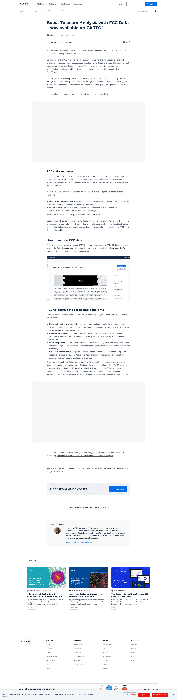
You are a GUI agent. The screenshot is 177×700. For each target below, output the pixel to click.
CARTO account (54, 72)
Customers (65, 4)
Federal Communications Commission (112, 50)
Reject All (144, 694)
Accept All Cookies (160, 694)
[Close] (173, 694)
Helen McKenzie (56, 35)
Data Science (49, 11)
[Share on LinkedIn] (124, 42)
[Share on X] (126, 42)
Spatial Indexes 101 (55, 230)
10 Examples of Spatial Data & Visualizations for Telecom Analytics (85, 456)
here (124, 245)
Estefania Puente (35, 590)
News (114, 608)
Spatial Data (53, 42)
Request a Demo (117, 489)
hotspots (75, 371)
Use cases (32, 608)
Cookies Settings (130, 694)
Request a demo (135, 4)
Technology (33, 11)
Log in (121, 4)
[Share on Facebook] (129, 42)
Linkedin (104, 507)
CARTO (63, 11)
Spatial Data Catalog (65, 214)
